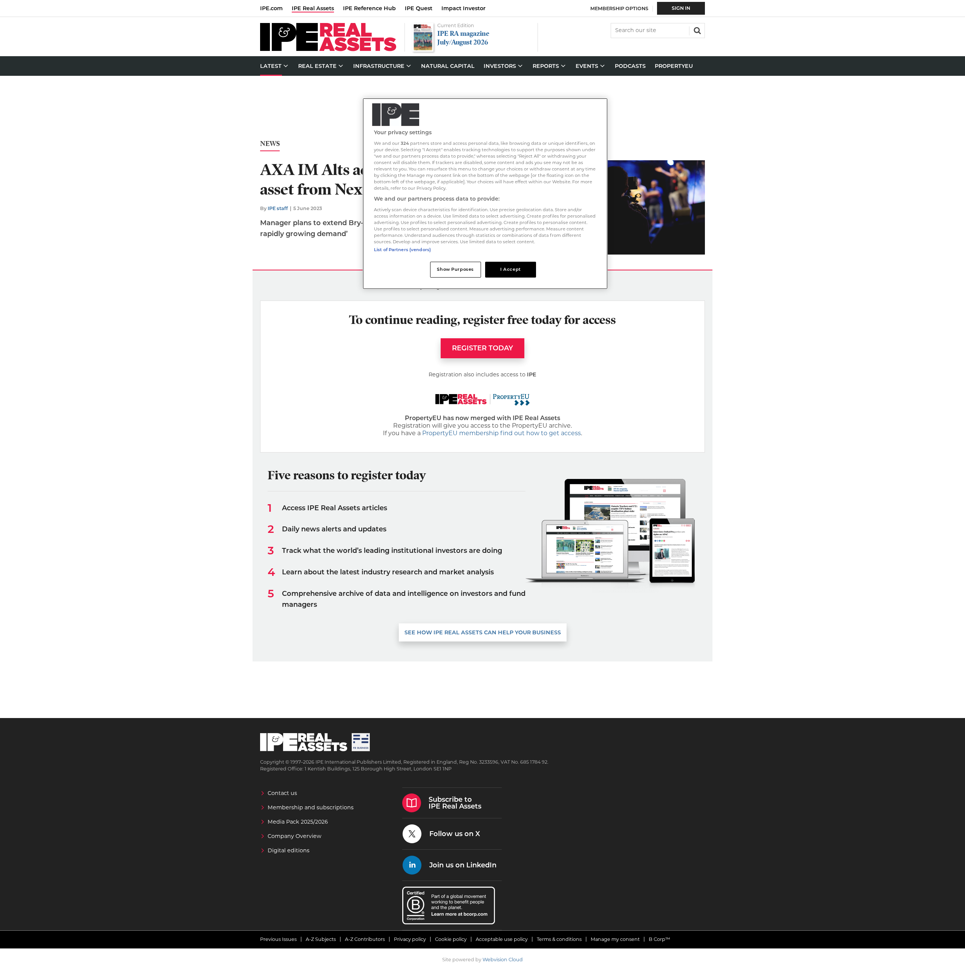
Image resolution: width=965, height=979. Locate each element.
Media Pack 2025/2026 (298, 821)
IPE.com (271, 8)
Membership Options (619, 8)
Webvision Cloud (502, 959)
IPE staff (278, 208)
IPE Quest (418, 8)
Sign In (681, 8)
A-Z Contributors (365, 939)
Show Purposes (455, 269)
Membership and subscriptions (311, 807)
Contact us (282, 793)
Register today (482, 348)
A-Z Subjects (321, 939)
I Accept (510, 269)
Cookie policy (451, 939)
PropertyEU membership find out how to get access (501, 433)
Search (696, 30)
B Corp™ (659, 939)
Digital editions (288, 850)
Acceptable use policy (502, 939)
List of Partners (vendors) (402, 249)
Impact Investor (463, 8)
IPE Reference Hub (369, 8)
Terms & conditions (559, 939)
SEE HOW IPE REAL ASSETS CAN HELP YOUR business (482, 632)
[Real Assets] (328, 49)
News (270, 144)
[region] (485, 193)
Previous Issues (278, 939)
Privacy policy (410, 939)
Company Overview (295, 836)
